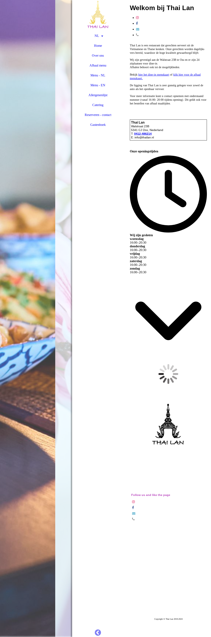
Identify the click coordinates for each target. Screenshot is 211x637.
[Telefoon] (137, 35)
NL (97, 35)
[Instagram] (137, 17)
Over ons (98, 55)
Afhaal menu (97, 65)
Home (98, 45)
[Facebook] (137, 23)
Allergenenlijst (97, 95)
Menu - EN (97, 85)
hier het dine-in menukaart (153, 74)
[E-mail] (137, 29)
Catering (97, 105)
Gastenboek (98, 124)
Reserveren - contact (98, 115)
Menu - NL (97, 75)
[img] (36, 318)
